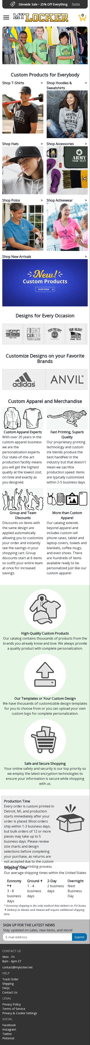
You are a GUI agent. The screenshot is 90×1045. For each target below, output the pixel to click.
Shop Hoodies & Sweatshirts (59, 85)
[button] (6, 17)
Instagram (9, 1029)
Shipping (8, 984)
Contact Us (9, 992)
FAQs (6, 988)
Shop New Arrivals (16, 256)
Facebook (9, 1025)
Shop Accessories (60, 143)
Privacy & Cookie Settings (19, 1013)
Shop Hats (10, 143)
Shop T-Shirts (13, 83)
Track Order (10, 979)
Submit (79, 937)
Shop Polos (11, 200)
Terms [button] (76, 4)
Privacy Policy (11, 1004)
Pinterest (8, 1038)
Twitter (7, 1034)
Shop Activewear (60, 200)
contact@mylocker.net (17, 967)
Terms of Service (13, 1009)
